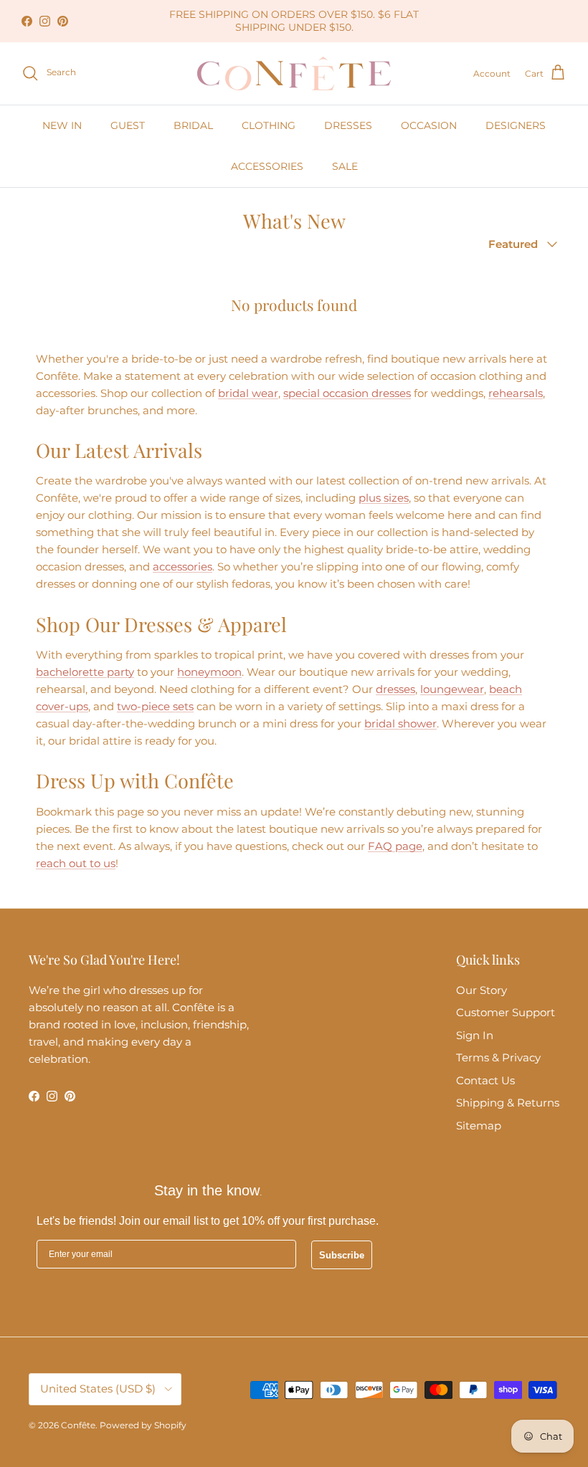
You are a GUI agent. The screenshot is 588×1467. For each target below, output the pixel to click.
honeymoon (209, 672)
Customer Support (505, 1012)
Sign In (474, 1035)
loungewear (452, 689)
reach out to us (75, 863)
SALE (345, 166)
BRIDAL (193, 125)
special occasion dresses (347, 393)
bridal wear (248, 393)
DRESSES (348, 125)
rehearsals (515, 393)
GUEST (127, 125)
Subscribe (341, 1255)
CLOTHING (268, 125)
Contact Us (485, 1080)
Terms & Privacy (498, 1057)
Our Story (481, 990)
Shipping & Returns (507, 1102)
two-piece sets (155, 706)
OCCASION (429, 125)
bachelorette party (85, 672)
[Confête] (294, 73)
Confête (78, 1425)
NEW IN (62, 125)
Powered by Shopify (143, 1425)
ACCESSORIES (267, 166)
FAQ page (395, 846)
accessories (182, 566)
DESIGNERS (515, 125)
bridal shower (400, 723)
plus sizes (384, 498)
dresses (395, 689)
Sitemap (478, 1125)
